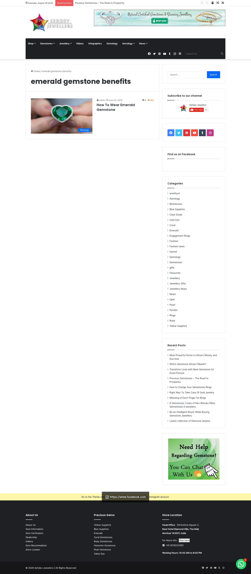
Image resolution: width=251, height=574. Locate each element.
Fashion (174, 241)
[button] (241, 564)
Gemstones (46, 43)
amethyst (175, 193)
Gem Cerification (34, 533)
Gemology (112, 43)
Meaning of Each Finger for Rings (188, 397)
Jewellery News (178, 288)
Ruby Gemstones (103, 541)
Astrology (127, 43)
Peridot (173, 310)
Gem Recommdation (36, 545)
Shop (30, 43)
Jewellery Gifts (178, 283)
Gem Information (34, 529)
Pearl (172, 304)
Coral (172, 225)
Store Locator (33, 549)
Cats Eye (174, 219)
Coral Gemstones (103, 537)
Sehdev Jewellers (43, 567)
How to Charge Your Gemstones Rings (191, 387)
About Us (31, 525)
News (142, 43)
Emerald (174, 230)
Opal (172, 299)
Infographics (95, 43)
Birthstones (176, 204)
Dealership (31, 537)
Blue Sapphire (177, 209)
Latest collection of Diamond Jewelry (190, 421)
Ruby (172, 320)
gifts (172, 267)
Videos (79, 43)
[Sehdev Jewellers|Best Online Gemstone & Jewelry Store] (51, 22)
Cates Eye (99, 553)
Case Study (176, 214)
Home (36, 71)
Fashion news (177, 246)
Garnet (173, 251)
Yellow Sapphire (178, 326)
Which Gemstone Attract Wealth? (188, 364)
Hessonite (175, 273)
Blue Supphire (101, 529)
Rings (173, 315)
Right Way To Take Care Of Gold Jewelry (192, 392)
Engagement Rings (180, 235)
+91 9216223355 (174, 545)
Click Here (184, 540)
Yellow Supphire (102, 525)
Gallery (29, 541)
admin (102, 100)
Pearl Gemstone (102, 549)
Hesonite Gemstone (104, 545)
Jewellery (64, 43)
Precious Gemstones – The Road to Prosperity (99, 3)
